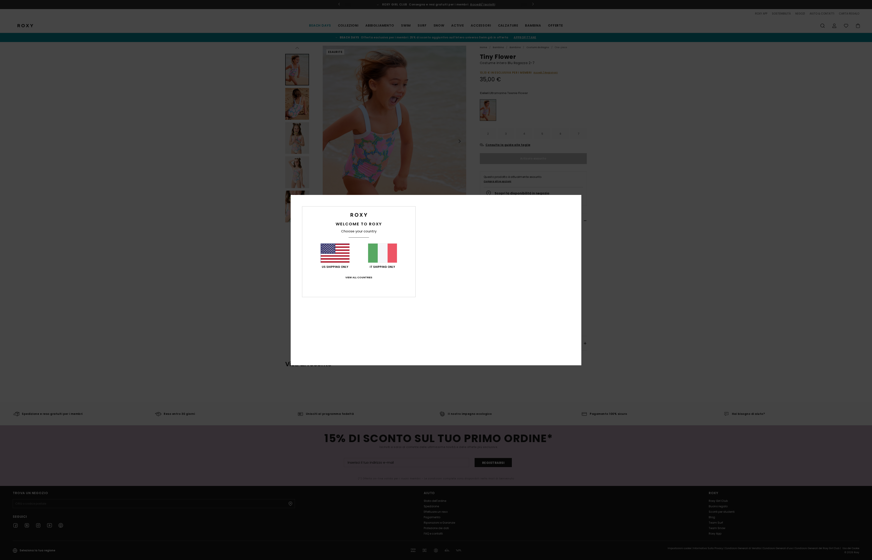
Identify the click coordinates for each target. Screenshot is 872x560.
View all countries (358, 277)
